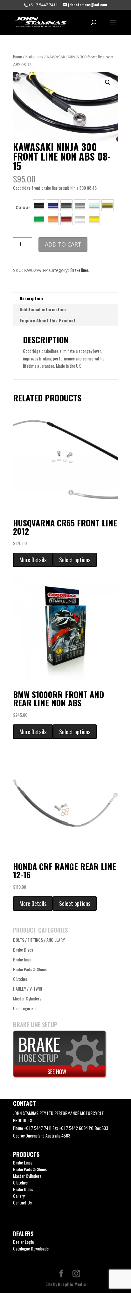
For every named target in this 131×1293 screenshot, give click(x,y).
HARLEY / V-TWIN (27, 988)
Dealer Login (23, 1241)
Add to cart (63, 244)
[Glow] (94, 205)
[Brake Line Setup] (60, 1076)
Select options (74, 560)
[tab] (65, 298)
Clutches (20, 978)
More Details (32, 560)
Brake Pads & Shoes (30, 969)
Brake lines (34, 57)
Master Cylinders (27, 998)
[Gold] (107, 205)
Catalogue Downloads (31, 1248)
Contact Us (22, 1202)
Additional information (43, 309)
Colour (23, 207)
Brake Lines (22, 1162)
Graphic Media (72, 1284)
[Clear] (80, 205)
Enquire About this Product (47, 320)
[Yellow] (94, 219)
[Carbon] (66, 205)
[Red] (66, 219)
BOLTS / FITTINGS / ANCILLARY (39, 939)
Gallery (18, 1195)
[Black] (39, 205)
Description (31, 298)
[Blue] (53, 205)
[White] (80, 219)
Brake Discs (23, 949)
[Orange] (53, 219)
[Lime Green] (39, 219)
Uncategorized (25, 1008)
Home (17, 57)
